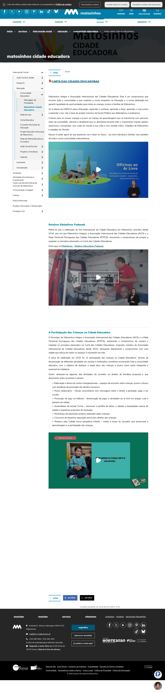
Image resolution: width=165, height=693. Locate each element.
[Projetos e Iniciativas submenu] (42, 151)
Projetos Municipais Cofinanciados (27, 206)
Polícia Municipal (20, 200)
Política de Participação (121, 670)
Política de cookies (63, 4)
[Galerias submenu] (42, 157)
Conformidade (51, 670)
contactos (121, 13)
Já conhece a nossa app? (83, 643)
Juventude (21, 162)
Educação (63, 31)
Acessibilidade (93, 666)
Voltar (55, 72)
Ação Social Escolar (28, 146)
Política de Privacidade (102, 670)
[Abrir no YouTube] (98, 169)
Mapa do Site (51, 666)
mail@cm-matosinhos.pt (39, 634)
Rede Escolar (25, 114)
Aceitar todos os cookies (117, 4)
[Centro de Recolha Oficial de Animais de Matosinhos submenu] (42, 184)
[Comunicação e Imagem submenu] (42, 190)
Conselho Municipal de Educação (30, 126)
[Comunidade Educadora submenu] (42, 94)
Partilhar (72, 597)
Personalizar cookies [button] (90, 4)
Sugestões (83, 627)
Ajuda (131, 13)
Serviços (100, 22)
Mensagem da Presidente (30, 101)
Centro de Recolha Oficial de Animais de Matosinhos (25, 184)
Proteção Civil (19, 211)
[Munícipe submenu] (65, 22)
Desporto (21, 83)
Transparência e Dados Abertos (69, 670)
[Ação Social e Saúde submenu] (42, 77)
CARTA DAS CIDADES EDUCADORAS (75, 81)
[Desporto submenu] (42, 83)
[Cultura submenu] (42, 195)
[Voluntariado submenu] (42, 167)
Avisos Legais (88, 670)
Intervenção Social (42, 31)
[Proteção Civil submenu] (42, 211)
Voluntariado (22, 167)
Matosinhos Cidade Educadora (33, 108)
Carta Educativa (27, 120)
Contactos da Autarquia (77, 666)
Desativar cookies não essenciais (147, 4)
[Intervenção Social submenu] (42, 72)
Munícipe (59, 21)
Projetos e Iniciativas (29, 151)
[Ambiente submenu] (42, 173)
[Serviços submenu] (106, 22)
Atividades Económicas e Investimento (23, 178)
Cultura (16, 195)
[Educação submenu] (42, 88)
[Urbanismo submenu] (149, 22)
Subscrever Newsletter (83, 635)
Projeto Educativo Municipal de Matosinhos (32, 133)
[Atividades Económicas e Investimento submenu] (42, 179)
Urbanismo (142, 21)
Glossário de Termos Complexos (112, 666)
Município (17, 21)
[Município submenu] (24, 22)
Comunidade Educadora (85, 31)
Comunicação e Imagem (23, 190)
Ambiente (17, 173)
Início (10, 31)
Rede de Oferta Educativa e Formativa (31, 140)
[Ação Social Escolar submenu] (42, 146)
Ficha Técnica (62, 666)
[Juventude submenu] (42, 162)
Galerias (23, 157)
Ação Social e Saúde (25, 77)
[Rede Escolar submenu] (42, 114)
